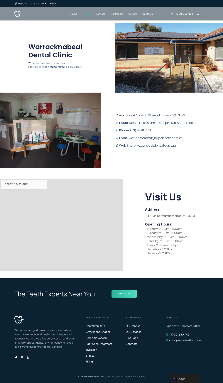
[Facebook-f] (15, 357)
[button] (182, 14)
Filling (89, 361)
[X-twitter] (28, 357)
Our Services (133, 331)
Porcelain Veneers (97, 337)
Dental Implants (95, 325)
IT (113, 376)
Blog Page (132, 337)
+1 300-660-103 (179, 334)
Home (73, 13)
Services (100, 13)
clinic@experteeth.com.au (185, 340)
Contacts (147, 13)
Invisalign (91, 349)
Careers (132, 13)
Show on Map (48, 3)
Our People (117, 13)
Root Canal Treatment (99, 343)
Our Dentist (133, 325)
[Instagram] (22, 357)
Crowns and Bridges (98, 331)
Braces (90, 355)
